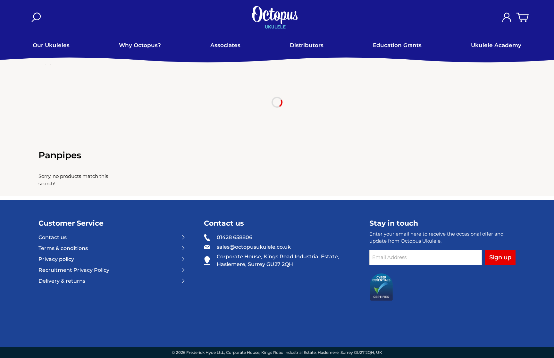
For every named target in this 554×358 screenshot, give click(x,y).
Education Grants (397, 45)
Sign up (500, 257)
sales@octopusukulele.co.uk (254, 247)
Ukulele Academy (496, 45)
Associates (225, 45)
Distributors (306, 45)
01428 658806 (234, 237)
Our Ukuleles (51, 45)
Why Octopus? (140, 45)
